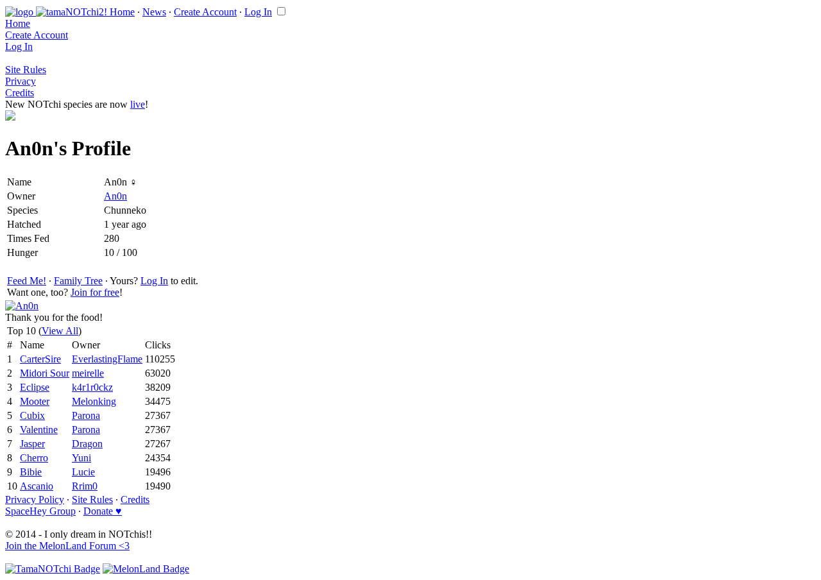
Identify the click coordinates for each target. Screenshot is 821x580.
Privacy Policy (34, 499)
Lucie (83, 471)
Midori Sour (44, 373)
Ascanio (36, 486)
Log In (258, 11)
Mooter (34, 401)
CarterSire (40, 359)
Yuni (81, 457)
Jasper (32, 443)
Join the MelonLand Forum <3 (67, 545)
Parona (86, 415)
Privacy (20, 81)
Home (122, 11)
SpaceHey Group (40, 511)
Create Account (205, 11)
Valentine (39, 429)
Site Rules (25, 69)
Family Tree (78, 280)
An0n (115, 196)
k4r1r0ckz (92, 387)
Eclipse (34, 387)
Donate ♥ (102, 511)
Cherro (34, 457)
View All (60, 330)
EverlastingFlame (107, 359)
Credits (19, 92)
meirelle (88, 373)
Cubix (32, 415)
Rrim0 (84, 486)
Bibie (31, 471)
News (154, 11)
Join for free (95, 292)
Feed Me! (26, 280)
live (137, 104)
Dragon (87, 443)
